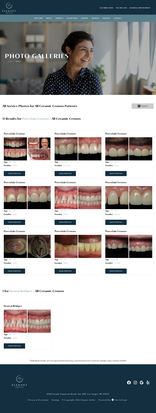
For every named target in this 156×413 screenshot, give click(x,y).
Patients (106, 18)
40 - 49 (12, 211)
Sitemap (55, 400)
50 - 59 (12, 162)
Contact (118, 18)
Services (59, 18)
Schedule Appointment (140, 8)
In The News (72, 18)
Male (15, 165)
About (49, 18)
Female (66, 165)
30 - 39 (63, 211)
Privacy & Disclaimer (38, 400)
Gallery (84, 18)
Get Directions (106, 8)
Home (10, 61)
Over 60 (63, 162)
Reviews (95, 18)
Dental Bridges (21, 291)
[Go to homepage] (48, 8)
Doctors (38, 18)
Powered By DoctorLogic (112, 400)
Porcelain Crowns (35, 118)
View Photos (14, 173)
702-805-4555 (121, 8)
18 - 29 (113, 162)
